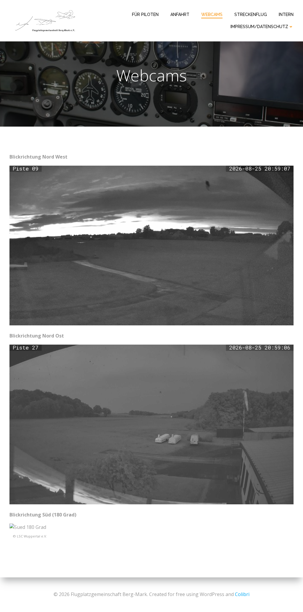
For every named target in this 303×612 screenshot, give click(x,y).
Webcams (212, 14)
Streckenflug (250, 14)
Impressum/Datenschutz (259, 26)
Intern (286, 14)
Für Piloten (145, 14)
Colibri (242, 594)
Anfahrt (179, 14)
